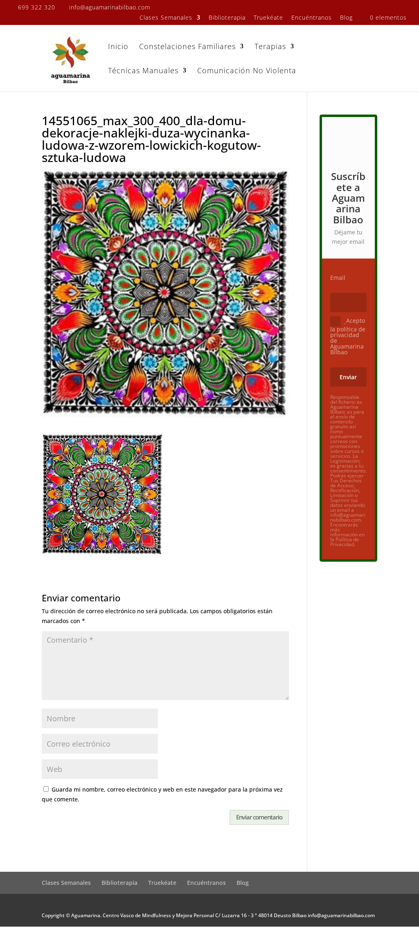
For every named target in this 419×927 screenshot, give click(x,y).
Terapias (270, 47)
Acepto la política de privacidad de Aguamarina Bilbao (347, 336)
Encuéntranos (311, 18)
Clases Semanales (166, 18)
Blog (346, 18)
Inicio (118, 47)
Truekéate (268, 18)
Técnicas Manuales (143, 71)
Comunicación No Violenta (246, 71)
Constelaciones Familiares (187, 47)
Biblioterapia (227, 18)
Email (337, 278)
